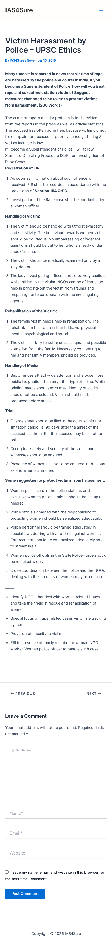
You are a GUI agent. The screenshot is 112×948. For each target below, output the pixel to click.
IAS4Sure (19, 10)
